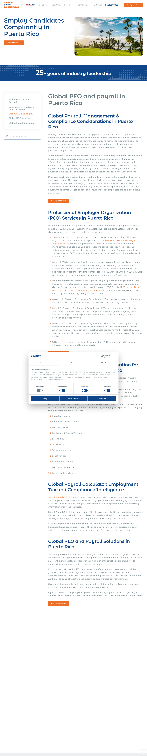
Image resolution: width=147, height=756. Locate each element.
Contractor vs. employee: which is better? (21, 108)
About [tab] (103, 363)
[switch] (62, 390)
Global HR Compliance (20, 118)
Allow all (102, 399)
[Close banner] (115, 356)
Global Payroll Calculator (22, 123)
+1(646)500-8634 (111, 5)
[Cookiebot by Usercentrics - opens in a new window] (102, 356)
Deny (45, 399)
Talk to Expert (12, 43)
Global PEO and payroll (21, 114)
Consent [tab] (43, 363)
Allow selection (74, 399)
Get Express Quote (133, 5)
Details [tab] (73, 363)
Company (82, 5)
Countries (56, 5)
